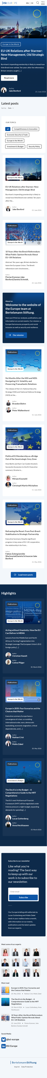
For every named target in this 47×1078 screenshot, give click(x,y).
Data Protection (27, 1067)
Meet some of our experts (11, 944)
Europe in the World (11, 44)
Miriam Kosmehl (19, 478)
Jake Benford (15, 91)
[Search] (37, 2)
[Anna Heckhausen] (36, 952)
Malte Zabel (17, 744)
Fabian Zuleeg (11, 553)
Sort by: (3, 108)
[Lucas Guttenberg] (16, 952)
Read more (9, 78)
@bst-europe (3, 1039)
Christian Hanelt (19, 656)
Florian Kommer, (12, 277)
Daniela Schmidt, (21, 279)
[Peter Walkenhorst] (5, 973)
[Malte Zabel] (26, 973)
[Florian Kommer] (16, 962)
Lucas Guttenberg (20, 818)
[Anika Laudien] (26, 952)
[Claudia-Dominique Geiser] (16, 973)
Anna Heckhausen (20, 825)
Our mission (18, 335)
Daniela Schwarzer (24, 556)
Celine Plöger (18, 662)
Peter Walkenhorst (20, 410)
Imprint (17, 1067)
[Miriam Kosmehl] (5, 952)
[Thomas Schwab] (5, 962)
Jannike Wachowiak (15, 554)
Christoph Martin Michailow (25, 485)
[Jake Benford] (36, 973)
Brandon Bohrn (19, 403)
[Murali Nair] (36, 962)
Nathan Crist (18, 737)
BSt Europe (3, 1046)
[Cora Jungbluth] (26, 962)
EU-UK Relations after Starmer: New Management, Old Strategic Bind (22, 54)
